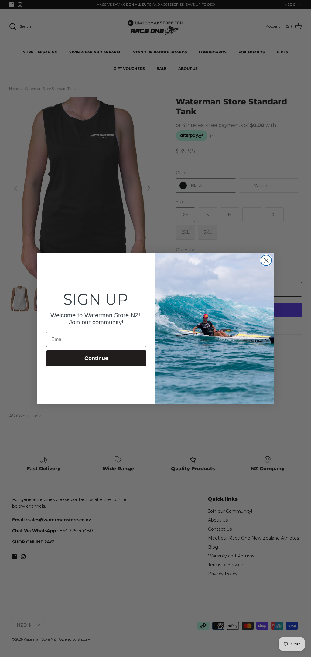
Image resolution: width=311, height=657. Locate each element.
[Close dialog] (266, 260)
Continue (96, 358)
